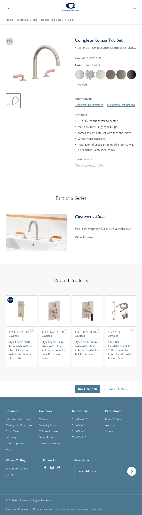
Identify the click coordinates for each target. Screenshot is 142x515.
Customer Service (49, 443)
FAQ (8, 449)
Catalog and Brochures (19, 425)
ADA (100, 165)
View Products (85, 237)
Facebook (45, 468)
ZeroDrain (79, 437)
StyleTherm (79, 419)
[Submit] (131, 471)
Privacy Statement (43, 508)
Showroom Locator (17, 468)
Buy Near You (87, 389)
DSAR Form (97, 508)
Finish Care (12, 431)
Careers (43, 419)
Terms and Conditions (18, 508)
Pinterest (58, 468)
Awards (109, 425)
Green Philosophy (49, 437)
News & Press (113, 419)
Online (9, 474)
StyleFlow (78, 431)
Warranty (11, 437)
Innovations (80, 411)
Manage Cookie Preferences (72, 508)
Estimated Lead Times (18, 419)
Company (45, 411)
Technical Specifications (89, 105)
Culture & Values (48, 431)
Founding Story (48, 425)
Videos (109, 431)
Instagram (52, 468)
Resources (13, 411)
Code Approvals (85, 165)
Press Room (113, 411)
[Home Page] (71, 7)
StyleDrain (79, 425)
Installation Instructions (121, 105)
